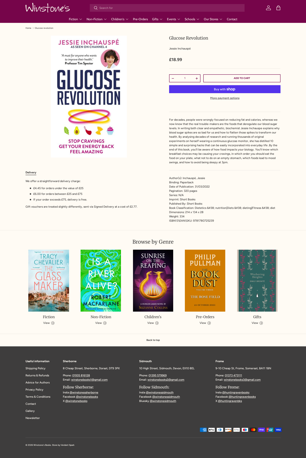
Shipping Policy (36, 368)
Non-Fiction (95, 19)
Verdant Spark (67, 445)
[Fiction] (49, 281)
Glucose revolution (44, 28)
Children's (117, 19)
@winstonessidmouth (160, 392)
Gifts (155, 19)
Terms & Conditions (38, 396)
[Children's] (153, 281)
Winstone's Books (42, 445)
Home (28, 28)
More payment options (224, 98)
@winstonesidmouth (163, 401)
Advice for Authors (38, 382)
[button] (278, 8)
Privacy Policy (34, 389)
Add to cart (242, 78)
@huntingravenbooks (235, 392)
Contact (232, 19)
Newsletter (33, 418)
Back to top (153, 340)
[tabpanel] (89, 194)
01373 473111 (233, 375)
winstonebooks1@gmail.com (89, 379)
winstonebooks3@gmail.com (242, 379)
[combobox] (167, 8)
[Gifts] (257, 281)
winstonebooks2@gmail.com (166, 379)
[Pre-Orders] (205, 281)
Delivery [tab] (31, 172)
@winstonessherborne (84, 392)
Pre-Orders (140, 19)
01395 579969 (158, 375)
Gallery (30, 411)
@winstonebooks (87, 396)
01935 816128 (81, 375)
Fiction (73, 19)
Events (171, 19)
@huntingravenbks (230, 401)
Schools (190, 19)
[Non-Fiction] (101, 281)
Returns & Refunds (37, 375)
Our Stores (211, 19)
